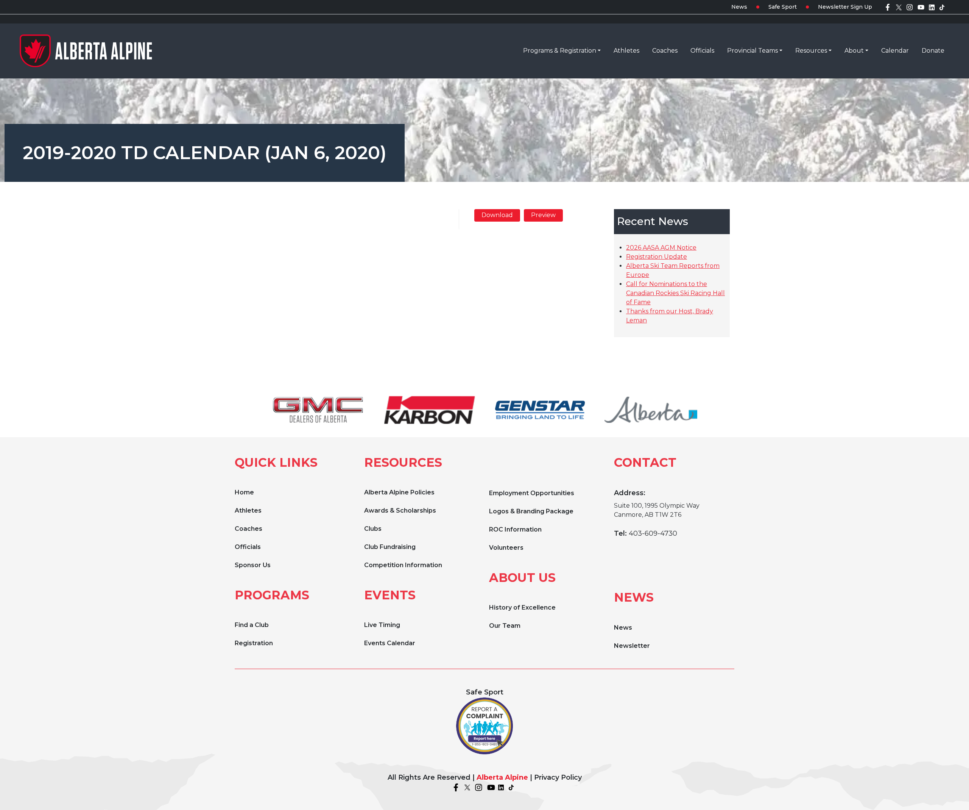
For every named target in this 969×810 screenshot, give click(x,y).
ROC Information (515, 529)
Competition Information (403, 565)
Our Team (504, 625)
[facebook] (887, 6)
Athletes (248, 510)
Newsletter (632, 645)
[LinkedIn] (932, 6)
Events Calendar (389, 643)
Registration (254, 643)
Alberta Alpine (502, 777)
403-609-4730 (653, 533)
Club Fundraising (390, 546)
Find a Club (252, 625)
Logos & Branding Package (531, 511)
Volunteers (506, 547)
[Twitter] (899, 6)
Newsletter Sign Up (845, 6)
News (739, 6)
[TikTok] (942, 6)
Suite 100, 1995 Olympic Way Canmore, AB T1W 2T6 (656, 510)
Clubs (373, 528)
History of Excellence (522, 607)
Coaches (248, 528)
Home (244, 492)
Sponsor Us (253, 565)
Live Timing (382, 625)
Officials (248, 546)
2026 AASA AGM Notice (661, 247)
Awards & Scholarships (400, 510)
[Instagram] (909, 6)
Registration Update (656, 256)
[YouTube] (921, 6)
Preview (543, 215)
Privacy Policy (558, 777)
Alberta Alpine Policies (399, 492)
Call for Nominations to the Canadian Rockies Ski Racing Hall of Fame (675, 293)
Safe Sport (782, 6)
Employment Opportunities (531, 493)
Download (497, 215)
